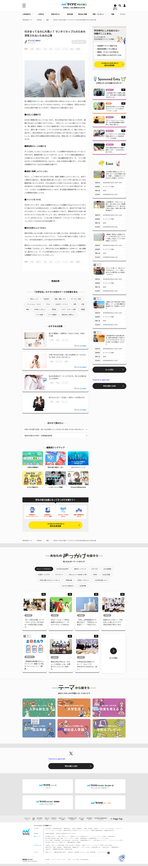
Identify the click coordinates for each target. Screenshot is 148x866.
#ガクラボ (94, 569)
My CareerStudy (66, 840)
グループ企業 (75, 859)
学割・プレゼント (98, 14)
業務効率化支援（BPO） (60, 852)
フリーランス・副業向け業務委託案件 (92, 830)
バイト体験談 (52, 314)
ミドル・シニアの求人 (56, 830)
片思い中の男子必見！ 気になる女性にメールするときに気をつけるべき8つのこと (54, 429)
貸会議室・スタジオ (80, 852)
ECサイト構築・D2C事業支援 (52, 840)
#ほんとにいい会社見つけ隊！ (78, 574)
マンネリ (65, 49)
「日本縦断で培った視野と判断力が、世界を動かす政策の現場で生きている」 (115, 95)
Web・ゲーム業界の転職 (58, 845)
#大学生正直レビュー (101, 580)
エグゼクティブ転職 (98, 845)
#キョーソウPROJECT (44, 569)
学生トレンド (34, 299)
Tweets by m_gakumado (101, 380)
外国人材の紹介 (69, 849)
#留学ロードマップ (80, 569)
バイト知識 (39, 314)
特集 (112, 14)
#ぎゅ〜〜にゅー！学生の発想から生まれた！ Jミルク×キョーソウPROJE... (60, 622)
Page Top (117, 819)
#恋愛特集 (83, 586)
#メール (64, 401)
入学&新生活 (26, 14)
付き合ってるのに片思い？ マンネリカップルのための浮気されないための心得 (74, 19)
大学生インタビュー (40, 309)
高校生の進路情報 (49, 833)
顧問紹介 (59, 847)
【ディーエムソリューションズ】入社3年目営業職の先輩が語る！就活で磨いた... (115, 122)
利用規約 (33, 818)
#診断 (95, 574)
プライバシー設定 (82, 819)
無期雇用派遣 (114, 847)
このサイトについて (27, 818)
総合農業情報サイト (94, 838)
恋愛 (47, 19)
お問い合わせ (47, 818)
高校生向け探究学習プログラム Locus (65, 833)
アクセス (53, 859)
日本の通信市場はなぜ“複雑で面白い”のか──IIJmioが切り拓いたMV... (115, 150)
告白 (45, 49)
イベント (123, 14)
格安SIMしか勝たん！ (68, 314)
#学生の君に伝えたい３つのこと (50, 580)
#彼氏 (57, 340)
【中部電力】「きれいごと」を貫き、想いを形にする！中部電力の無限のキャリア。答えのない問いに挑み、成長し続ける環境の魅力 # (115, 206)
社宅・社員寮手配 (91, 852)
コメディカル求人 (85, 847)
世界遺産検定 (83, 838)
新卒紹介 (78, 845)
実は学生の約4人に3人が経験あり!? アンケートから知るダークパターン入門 (115, 109)
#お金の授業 (106, 574)
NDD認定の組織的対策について (100, 818)
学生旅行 (46, 299)
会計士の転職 (108, 845)
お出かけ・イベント (61, 304)
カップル (57, 49)
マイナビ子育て (105, 838)
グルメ (48, 304)
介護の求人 (48, 849)
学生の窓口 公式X (109, 386)
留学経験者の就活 (57, 828)
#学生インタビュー (83, 580)
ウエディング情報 (73, 838)
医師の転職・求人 (96, 847)
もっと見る (109, 369)
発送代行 (70, 852)
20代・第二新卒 (70, 845)
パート (47, 830)
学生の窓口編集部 (34, 40)
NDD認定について (89, 818)
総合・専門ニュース (63, 836)
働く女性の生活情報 (50, 838)
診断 (82, 304)
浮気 (51, 49)
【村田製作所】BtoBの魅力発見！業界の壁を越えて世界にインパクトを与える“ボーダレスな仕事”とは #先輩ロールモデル (115, 340)
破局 (72, 49)
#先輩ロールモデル (44, 574)
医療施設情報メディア (86, 840)
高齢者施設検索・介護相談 (74, 842)
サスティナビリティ (61, 859)
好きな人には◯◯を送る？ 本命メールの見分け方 (67, 397)
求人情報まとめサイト (50, 836)
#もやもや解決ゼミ (68, 586)
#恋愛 (51, 340)
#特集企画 (69, 580)
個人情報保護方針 (84, 859)
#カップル (65, 340)
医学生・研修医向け (77, 828)
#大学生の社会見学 (62, 569)
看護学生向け (67, 828)
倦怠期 (78, 49)
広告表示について (54, 818)
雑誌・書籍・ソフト (62, 838)
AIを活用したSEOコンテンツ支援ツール (55, 842)
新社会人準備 (82, 14)
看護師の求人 (75, 847)
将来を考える (55, 14)
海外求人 (96, 828)
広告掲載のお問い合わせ (72, 818)
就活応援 (70, 14)
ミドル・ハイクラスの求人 (107, 828)
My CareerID (75, 840)
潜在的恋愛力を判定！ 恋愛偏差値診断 (38, 435)
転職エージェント (86, 845)
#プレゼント (59, 574)
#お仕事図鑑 (107, 569)
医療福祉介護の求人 (109, 830)
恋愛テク (38, 49)
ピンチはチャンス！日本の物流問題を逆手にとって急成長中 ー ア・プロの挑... (115, 136)
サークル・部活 (76, 299)
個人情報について (40, 818)
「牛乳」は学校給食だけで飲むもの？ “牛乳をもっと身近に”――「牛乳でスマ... (87, 622)
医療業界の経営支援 (58, 849)
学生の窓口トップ (27, 19)
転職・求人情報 (88, 828)
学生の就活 (48, 828)
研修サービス (48, 852)
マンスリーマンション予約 (115, 840)
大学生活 (41, 14)
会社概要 (47, 859)
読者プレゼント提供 (62, 818)
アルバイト (118, 828)
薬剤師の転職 (67, 847)
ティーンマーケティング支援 (98, 836)
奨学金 (54, 309)
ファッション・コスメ (34, 304)
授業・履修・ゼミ (60, 299)
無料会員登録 (55, 525)
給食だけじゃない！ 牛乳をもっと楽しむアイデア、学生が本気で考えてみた (113, 622)
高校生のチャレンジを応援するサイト (79, 836)
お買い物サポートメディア (100, 840)
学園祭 (83, 309)
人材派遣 (47, 845)
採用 (69, 859)
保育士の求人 (106, 847)
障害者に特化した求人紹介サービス (72, 830)
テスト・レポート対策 (68, 309)
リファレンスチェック (103, 852)
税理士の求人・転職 (50, 847)
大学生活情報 (111, 836)
